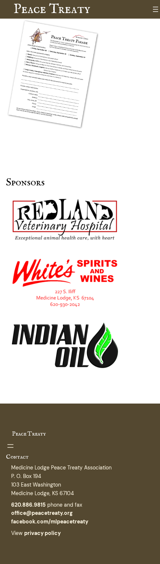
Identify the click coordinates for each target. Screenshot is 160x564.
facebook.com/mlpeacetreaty (49, 521)
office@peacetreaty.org (42, 513)
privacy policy (42, 533)
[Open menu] (155, 9)
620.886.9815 (28, 504)
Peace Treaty (51, 9)
